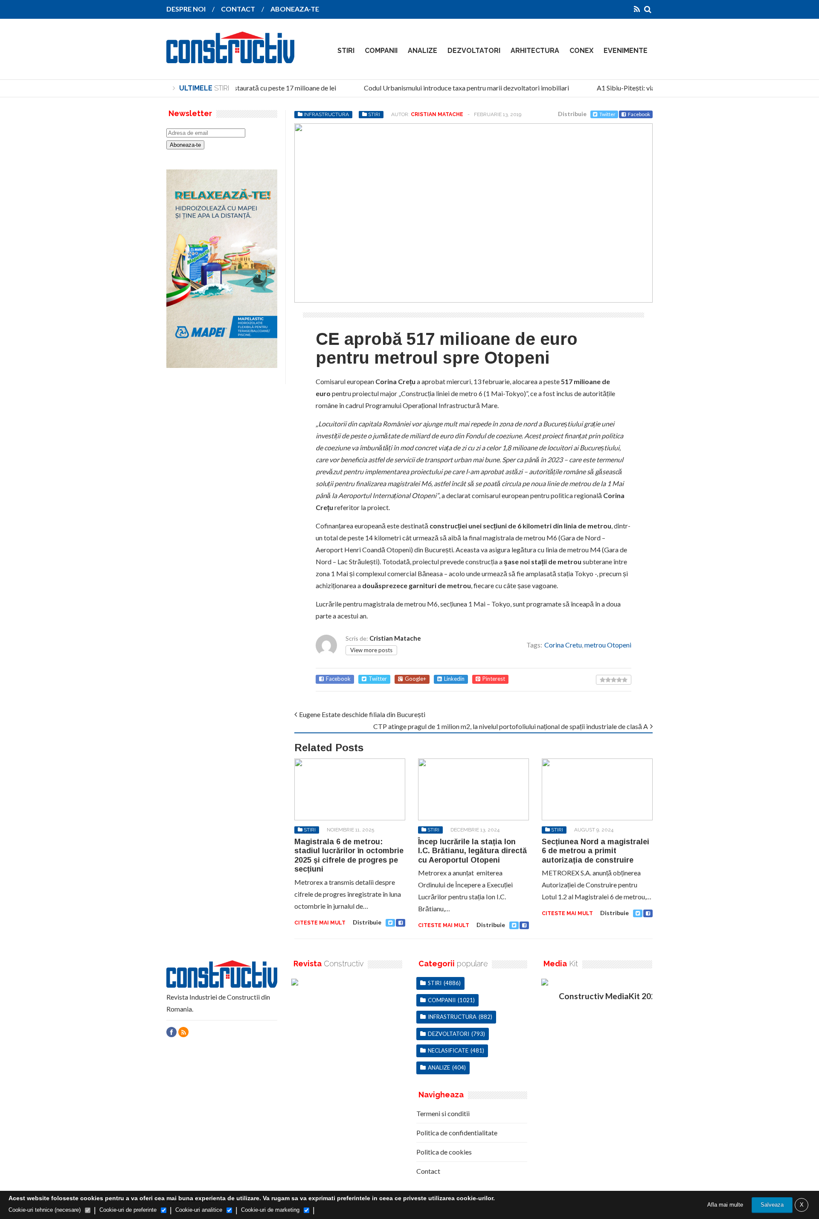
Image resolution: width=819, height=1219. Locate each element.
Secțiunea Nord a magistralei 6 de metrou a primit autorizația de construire (595, 850)
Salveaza (772, 1205)
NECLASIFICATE (448, 1050)
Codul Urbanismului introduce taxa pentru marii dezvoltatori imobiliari (458, 88)
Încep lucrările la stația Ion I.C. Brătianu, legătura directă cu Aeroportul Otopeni (472, 850)
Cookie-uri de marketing (270, 1210)
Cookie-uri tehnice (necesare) (45, 1210)
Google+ (415, 679)
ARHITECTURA (535, 51)
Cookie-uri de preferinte (128, 1210)
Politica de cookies (444, 1152)
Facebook (639, 114)
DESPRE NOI (186, 9)
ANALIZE (422, 51)
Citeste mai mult (320, 923)
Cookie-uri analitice (198, 1210)
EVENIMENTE (626, 51)
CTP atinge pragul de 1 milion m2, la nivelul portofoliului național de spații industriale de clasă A (510, 726)
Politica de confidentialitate (456, 1133)
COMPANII (381, 51)
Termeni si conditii (443, 1113)
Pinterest (493, 679)
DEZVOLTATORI (473, 51)
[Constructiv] (230, 57)
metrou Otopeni (607, 645)
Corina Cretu (563, 645)
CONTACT (238, 9)
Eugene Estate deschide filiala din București (362, 714)
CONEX (581, 51)
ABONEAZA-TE (294, 9)
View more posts (371, 650)
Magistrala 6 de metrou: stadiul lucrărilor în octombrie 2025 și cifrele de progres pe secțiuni (349, 855)
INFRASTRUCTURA (326, 114)
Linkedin (454, 679)
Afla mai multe (725, 1205)
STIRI (345, 51)
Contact (428, 1171)
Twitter (607, 114)
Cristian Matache (437, 114)
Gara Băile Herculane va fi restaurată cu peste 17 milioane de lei (235, 88)
